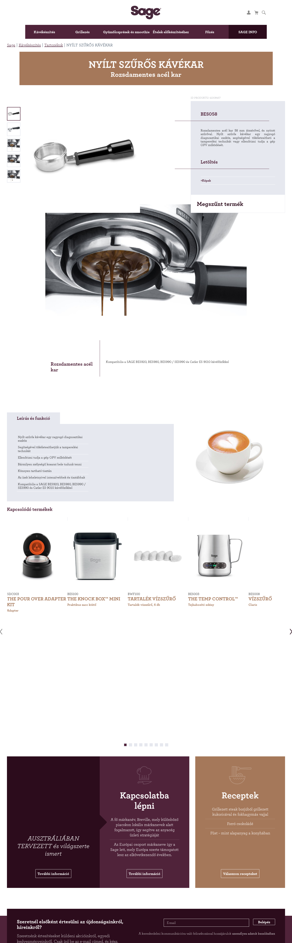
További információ (53, 876)
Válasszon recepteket (240, 876)
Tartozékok (53, 45)
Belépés (261, 926)
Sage (11, 45)
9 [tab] (166, 746)
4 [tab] (140, 746)
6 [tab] (151, 746)
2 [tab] (130, 746)
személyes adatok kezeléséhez (253, 937)
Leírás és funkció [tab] (33, 420)
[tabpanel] (37, 570)
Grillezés (68, 32)
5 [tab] (146, 746)
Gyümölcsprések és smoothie (121, 32)
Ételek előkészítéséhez (178, 32)
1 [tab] (125, 746)
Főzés (223, 32)
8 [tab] (161, 746)
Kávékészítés (27, 32)
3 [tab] (135, 746)
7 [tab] (156, 746)
